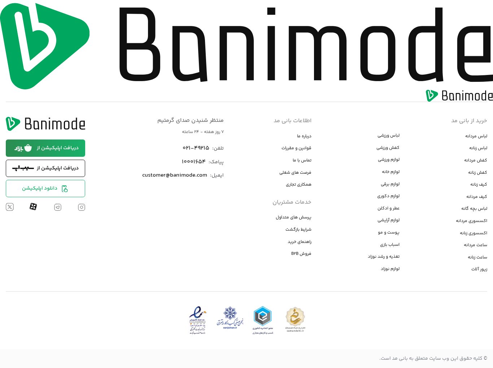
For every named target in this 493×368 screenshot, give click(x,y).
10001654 (194, 162)
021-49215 (196, 148)
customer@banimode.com (174, 175)
